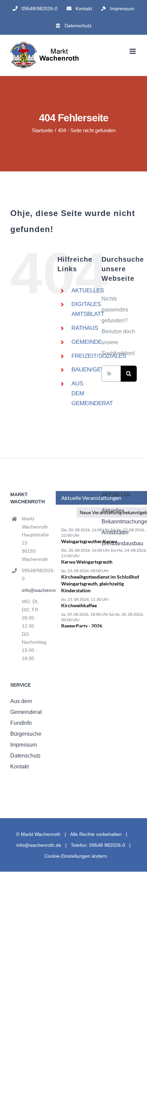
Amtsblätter (115, 532)
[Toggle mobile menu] (133, 51)
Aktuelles (113, 511)
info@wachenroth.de (34, 590)
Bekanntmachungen (119, 521)
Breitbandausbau (119, 543)
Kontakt (19, 766)
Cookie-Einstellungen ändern (75, 856)
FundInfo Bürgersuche (25, 728)
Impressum (23, 745)
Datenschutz (25, 756)
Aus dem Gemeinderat (26, 706)
